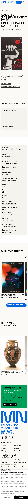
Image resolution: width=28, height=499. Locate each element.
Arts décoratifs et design (9, 203)
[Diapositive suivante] (25, 257)
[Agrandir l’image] (3, 76)
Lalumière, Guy (6, 156)
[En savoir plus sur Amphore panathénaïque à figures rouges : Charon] (12, 353)
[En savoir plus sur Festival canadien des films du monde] (12, 277)
